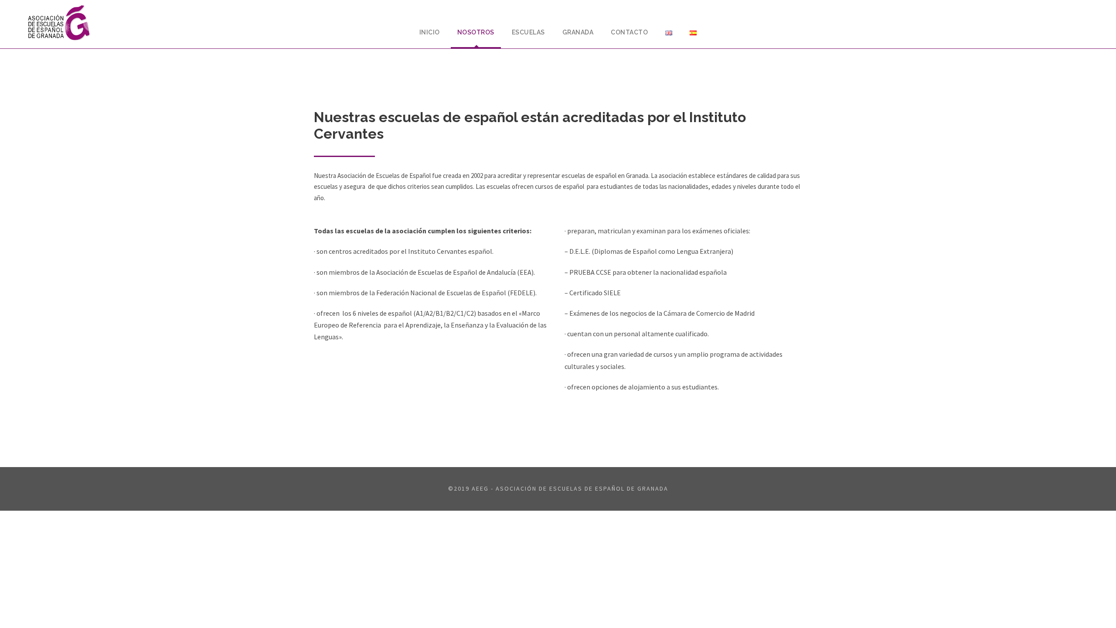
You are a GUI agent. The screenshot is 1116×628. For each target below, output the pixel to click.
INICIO (429, 32)
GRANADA (578, 32)
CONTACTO (629, 32)
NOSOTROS (475, 32)
